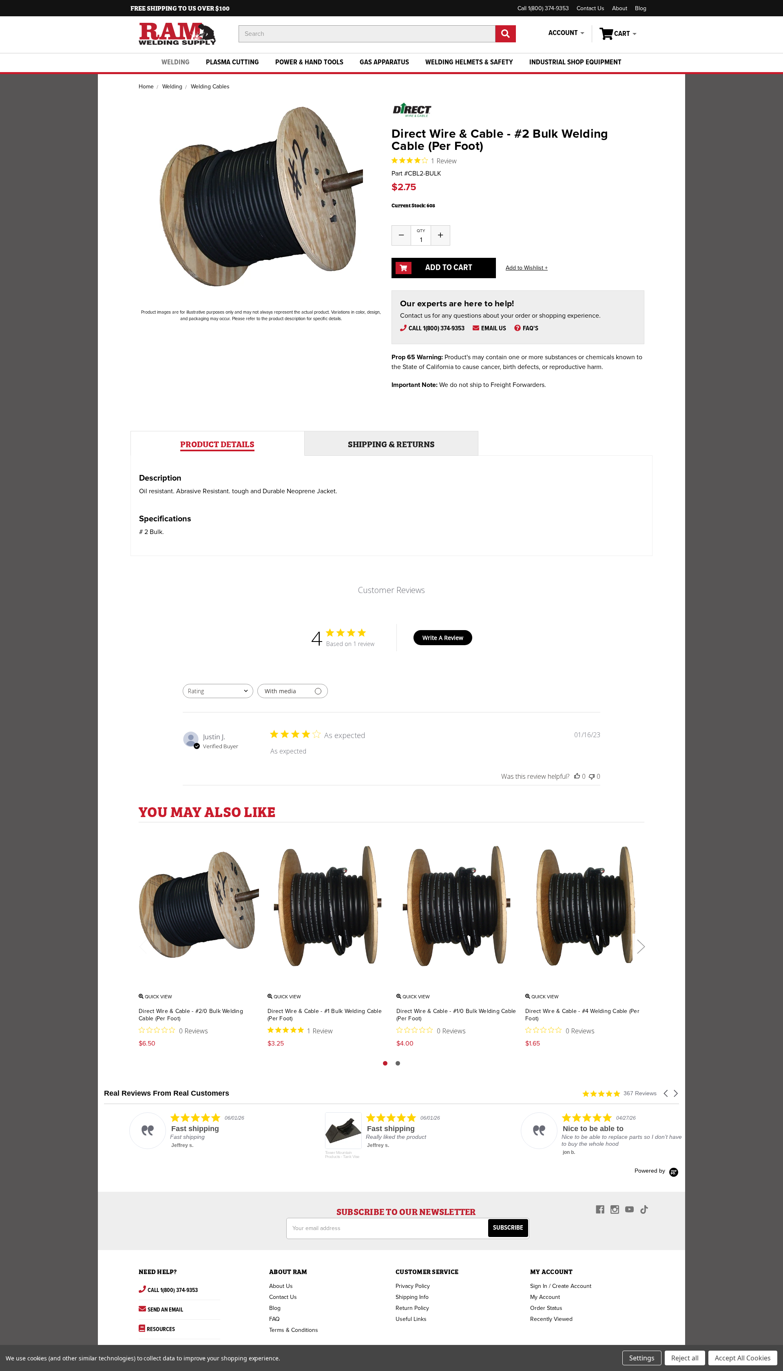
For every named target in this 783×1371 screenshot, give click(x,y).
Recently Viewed (551, 1319)
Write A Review (442, 638)
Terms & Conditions (293, 1330)
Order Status (546, 1308)
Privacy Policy (413, 1286)
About (619, 8)
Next (641, 946)
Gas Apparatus (384, 62)
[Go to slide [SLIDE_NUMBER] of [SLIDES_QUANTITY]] (398, 1063)
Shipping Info (412, 1297)
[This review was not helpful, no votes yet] (592, 776)
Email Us (493, 328)
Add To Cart (448, 267)
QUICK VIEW (158, 997)
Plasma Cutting (232, 62)
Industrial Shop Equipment (575, 62)
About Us (281, 1286)
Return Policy (412, 1308)
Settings (642, 1357)
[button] (666, 1093)
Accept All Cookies (743, 1357)
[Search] (505, 33)
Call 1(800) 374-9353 (543, 8)
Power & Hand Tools (309, 62)
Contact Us (590, 8)
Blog (640, 8)
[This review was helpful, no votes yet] (577, 776)
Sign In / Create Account (560, 1286)
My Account (545, 1297)
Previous (143, 946)
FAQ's (530, 328)
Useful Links (411, 1319)
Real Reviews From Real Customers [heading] (166, 1093)
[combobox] (218, 691)
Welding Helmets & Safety (469, 62)
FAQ (274, 1319)
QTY (421, 231)
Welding (175, 62)
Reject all (685, 1357)
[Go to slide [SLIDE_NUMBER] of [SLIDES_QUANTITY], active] (385, 1063)
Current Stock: (413, 205)
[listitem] (186, 1130)
